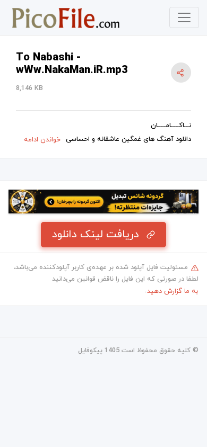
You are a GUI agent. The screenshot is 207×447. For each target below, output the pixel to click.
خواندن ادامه (42, 140)
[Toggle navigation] (184, 17)
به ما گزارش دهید (172, 291)
